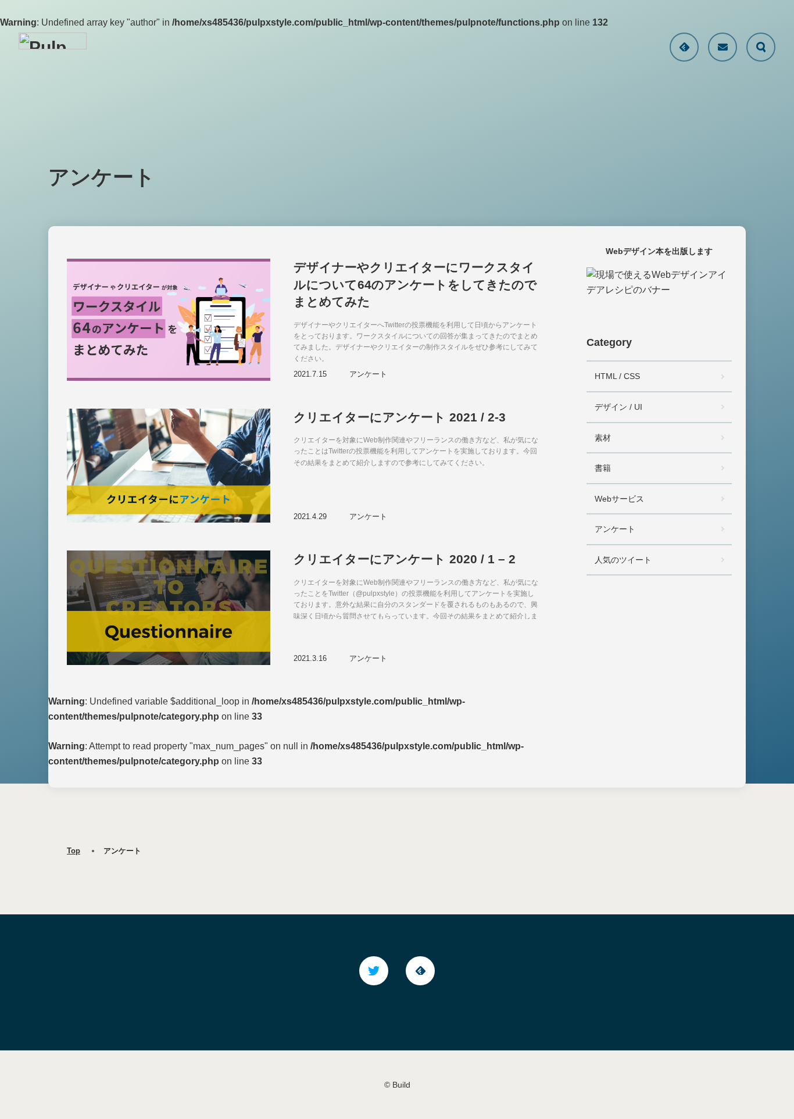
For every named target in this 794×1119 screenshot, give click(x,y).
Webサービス (619, 498)
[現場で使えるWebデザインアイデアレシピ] (659, 282)
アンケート (615, 529)
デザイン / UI (618, 407)
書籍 (603, 468)
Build (401, 1084)
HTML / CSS (617, 376)
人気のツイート (623, 559)
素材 (603, 437)
